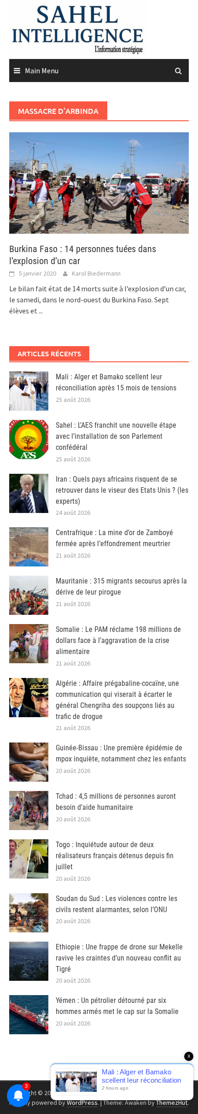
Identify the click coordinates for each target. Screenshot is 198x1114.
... (41, 310)
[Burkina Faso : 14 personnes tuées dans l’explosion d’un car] (99, 182)
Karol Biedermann (96, 273)
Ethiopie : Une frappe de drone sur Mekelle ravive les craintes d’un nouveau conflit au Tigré (119, 958)
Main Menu (41, 70)
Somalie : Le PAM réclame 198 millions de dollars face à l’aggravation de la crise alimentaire (118, 640)
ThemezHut (171, 1102)
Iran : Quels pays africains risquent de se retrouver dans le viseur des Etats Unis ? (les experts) (122, 490)
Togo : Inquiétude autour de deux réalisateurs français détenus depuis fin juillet (115, 855)
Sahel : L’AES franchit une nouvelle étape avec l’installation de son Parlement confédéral (116, 436)
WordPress (82, 1102)
